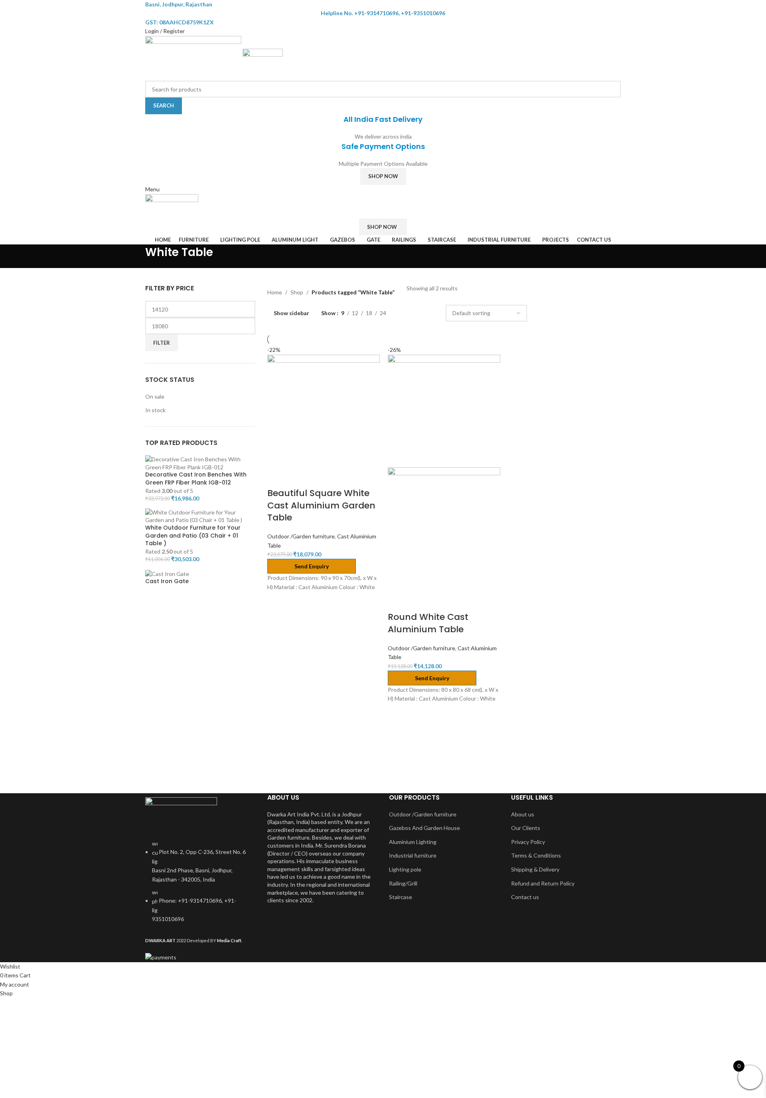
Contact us (525, 896)
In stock (155, 410)
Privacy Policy (528, 841)
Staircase (400, 896)
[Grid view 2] (405, 313)
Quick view (298, 477)
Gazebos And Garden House (424, 827)
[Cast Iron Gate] (167, 573)
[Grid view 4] (430, 313)
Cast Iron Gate (167, 581)
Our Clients (525, 827)
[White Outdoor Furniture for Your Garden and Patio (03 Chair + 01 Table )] (200, 515)
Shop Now (383, 176)
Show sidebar (291, 313)
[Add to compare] (277, 477)
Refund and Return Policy (542, 883)
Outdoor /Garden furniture (301, 536)
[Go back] (135, 256)
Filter (161, 343)
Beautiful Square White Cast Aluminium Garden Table (321, 505)
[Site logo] (194, 57)
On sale (154, 396)
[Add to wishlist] (320, 477)
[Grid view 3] (417, 313)
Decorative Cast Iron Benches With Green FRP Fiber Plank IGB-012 (196, 478)
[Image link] (181, 813)
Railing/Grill (403, 883)
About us (522, 814)
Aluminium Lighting (412, 841)
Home (274, 292)
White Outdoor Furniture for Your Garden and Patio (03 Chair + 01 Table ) (193, 535)
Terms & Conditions (536, 855)
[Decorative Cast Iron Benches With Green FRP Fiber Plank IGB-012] (200, 462)
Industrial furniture (412, 855)
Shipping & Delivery (535, 869)
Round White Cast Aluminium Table (428, 623)
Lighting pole (405, 869)
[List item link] (200, 885)
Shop (296, 292)
